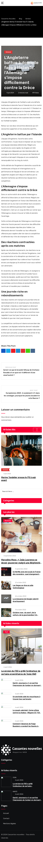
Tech (14, 777)
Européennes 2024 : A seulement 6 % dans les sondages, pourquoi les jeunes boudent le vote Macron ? (22, 395)
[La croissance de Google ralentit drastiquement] (6, 599)
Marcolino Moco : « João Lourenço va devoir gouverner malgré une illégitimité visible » (20, 563)
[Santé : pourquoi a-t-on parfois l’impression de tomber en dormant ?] (6, 683)
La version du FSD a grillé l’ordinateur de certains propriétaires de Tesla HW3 (23, 786)
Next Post (34, 390)
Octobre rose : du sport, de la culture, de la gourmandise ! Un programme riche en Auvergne (25, 615)
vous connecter (16, 417)
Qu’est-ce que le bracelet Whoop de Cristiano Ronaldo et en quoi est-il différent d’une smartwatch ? (21, 372)
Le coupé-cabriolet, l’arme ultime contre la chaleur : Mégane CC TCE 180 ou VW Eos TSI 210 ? (26, 712)
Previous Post (10, 367)
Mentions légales (9, 824)
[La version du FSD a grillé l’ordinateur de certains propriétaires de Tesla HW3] (21, 646)
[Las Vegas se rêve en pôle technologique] (6, 585)
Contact (6, 818)
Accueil (6, 813)
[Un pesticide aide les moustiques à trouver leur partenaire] (6, 696)
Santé (15, 791)
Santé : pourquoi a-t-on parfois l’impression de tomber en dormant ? (27, 685)
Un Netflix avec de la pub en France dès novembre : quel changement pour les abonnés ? (26, 574)
